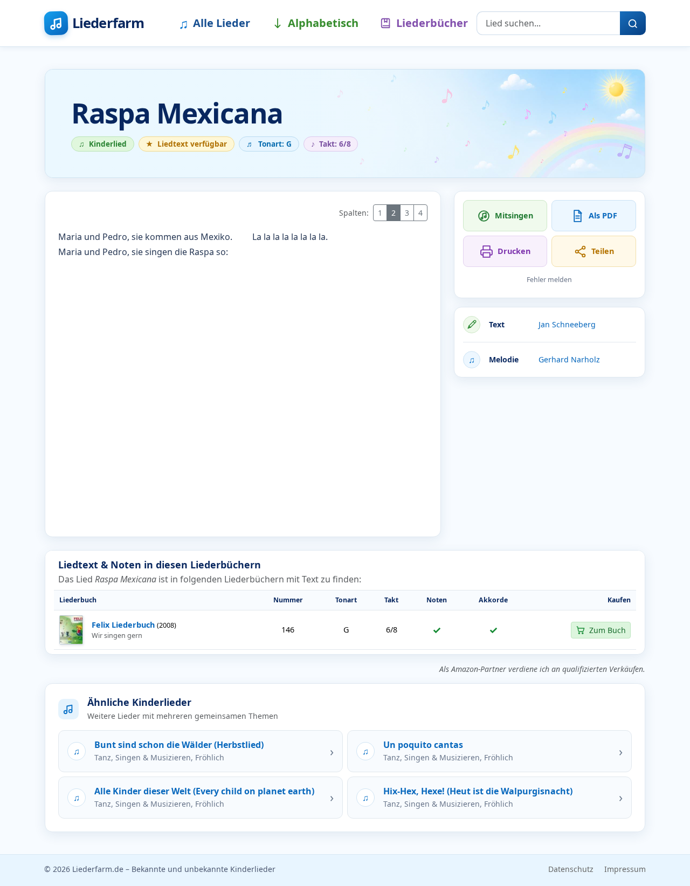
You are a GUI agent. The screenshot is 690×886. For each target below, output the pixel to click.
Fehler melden (549, 279)
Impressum (625, 869)
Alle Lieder (214, 23)
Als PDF (603, 215)
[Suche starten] (633, 23)
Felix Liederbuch (123, 625)
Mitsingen (514, 215)
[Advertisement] (549, 461)
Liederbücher (432, 23)
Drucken (514, 251)
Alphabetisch (323, 23)
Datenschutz (571, 869)
